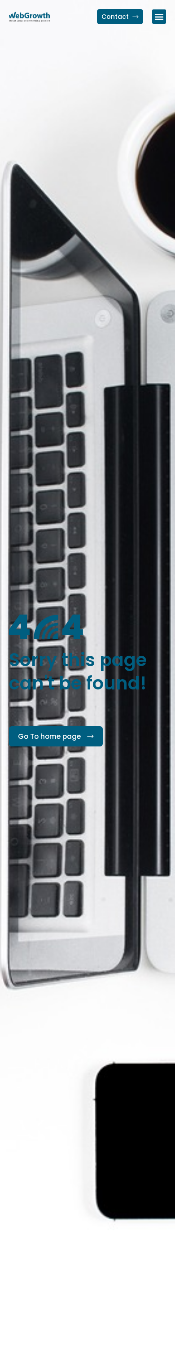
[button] (159, 16)
